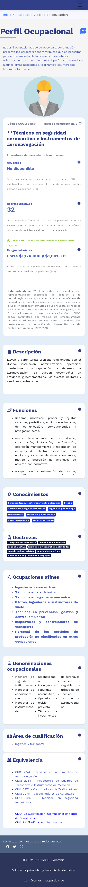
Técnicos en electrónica (35, 592)
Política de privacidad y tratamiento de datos (43, 870)
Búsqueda (25, 15)
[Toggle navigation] (80, 5)
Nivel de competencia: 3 (63, 123)
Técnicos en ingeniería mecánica (42, 597)
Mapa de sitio (54, 880)
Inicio (7, 15)
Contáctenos (33, 880)
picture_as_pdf (83, 31)
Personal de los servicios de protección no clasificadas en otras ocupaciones (46, 636)
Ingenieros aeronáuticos (35, 587)
